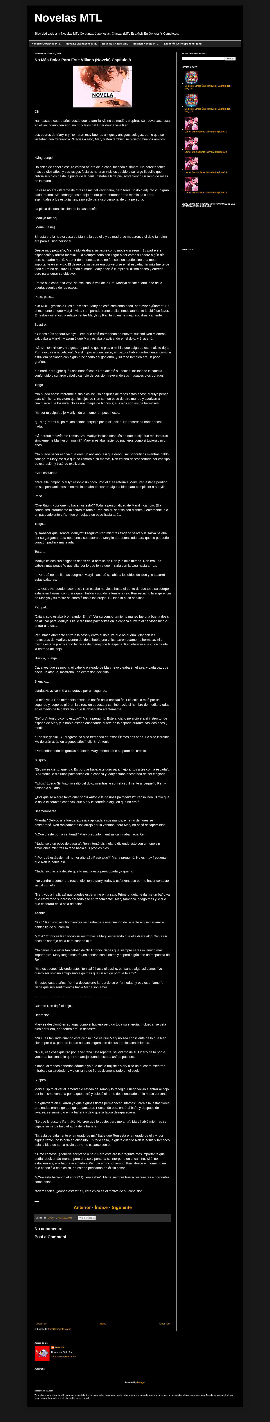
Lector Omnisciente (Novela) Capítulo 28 (206, 192)
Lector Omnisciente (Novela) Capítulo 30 (206, 152)
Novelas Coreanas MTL (46, 43)
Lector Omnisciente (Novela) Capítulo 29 (206, 172)
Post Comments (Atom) (59, 1329)
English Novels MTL (146, 43)
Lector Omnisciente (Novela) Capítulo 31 (206, 131)
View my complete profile (63, 1356)
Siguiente (122, 1207)
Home (103, 1323)
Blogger (141, 1382)
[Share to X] (87, 1218)
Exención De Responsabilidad (183, 43)
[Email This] (80, 1218)
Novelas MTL (68, 18)
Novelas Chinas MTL (115, 43)
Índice (102, 1207)
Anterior (82, 1207)
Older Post (164, 1323)
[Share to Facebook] (90, 1218)
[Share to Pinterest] (94, 1218)
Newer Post (41, 1323)
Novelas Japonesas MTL (81, 43)
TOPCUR (59, 1347)
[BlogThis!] (83, 1218)
